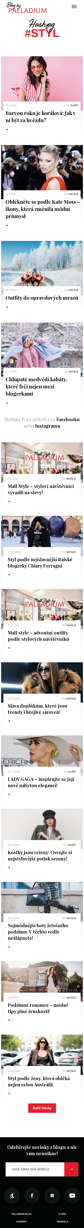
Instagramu (47, 426)
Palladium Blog (22, 1214)
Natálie (73, 194)
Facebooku (68, 419)
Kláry (74, 105)
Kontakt (21, 1221)
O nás (62, 1214)
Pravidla (62, 1221)
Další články (42, 1108)
